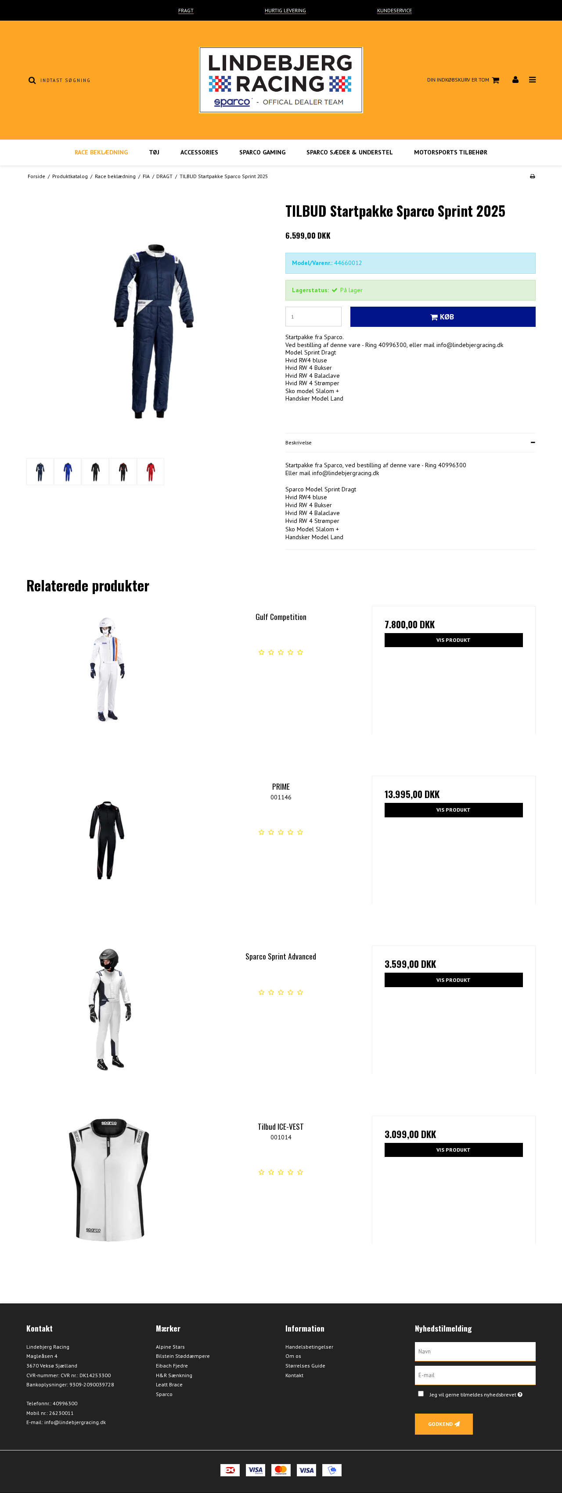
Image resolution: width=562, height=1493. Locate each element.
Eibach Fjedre (172, 1365)
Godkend (440, 1424)
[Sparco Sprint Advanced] (108, 1027)
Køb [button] (447, 316)
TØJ (154, 152)
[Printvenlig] (532, 176)
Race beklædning (101, 152)
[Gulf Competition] (108, 688)
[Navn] (475, 1351)
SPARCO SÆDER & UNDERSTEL (349, 152)
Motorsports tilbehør (450, 152)
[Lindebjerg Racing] (281, 80)
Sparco (164, 1394)
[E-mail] (475, 1374)
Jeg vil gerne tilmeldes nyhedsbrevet (483, 1393)
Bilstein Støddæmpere (183, 1356)
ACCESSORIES (199, 152)
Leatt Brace (169, 1384)
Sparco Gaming (262, 152)
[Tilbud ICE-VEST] (108, 1197)
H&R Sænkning (174, 1375)
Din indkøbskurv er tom (458, 79)
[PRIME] (108, 857)
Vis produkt (453, 640)
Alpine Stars (170, 1346)
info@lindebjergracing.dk (75, 1422)
